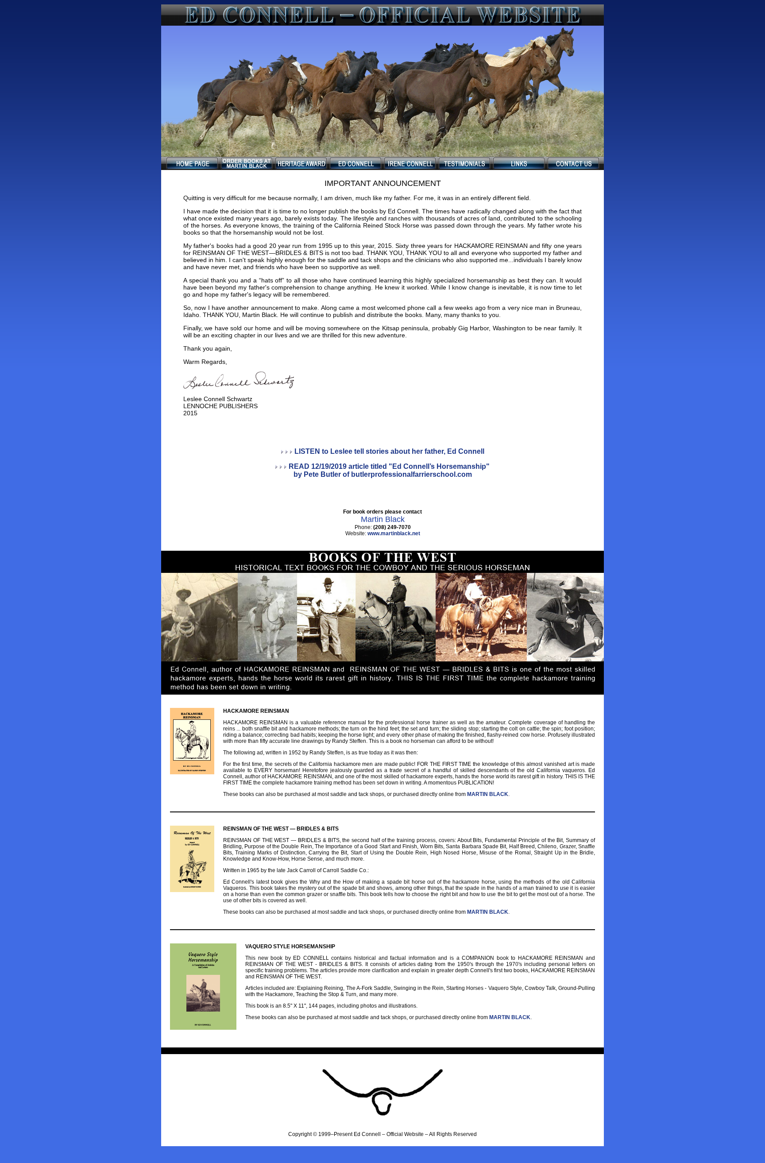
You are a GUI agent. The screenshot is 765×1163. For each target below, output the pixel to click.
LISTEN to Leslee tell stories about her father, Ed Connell (389, 451)
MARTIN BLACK (487, 794)
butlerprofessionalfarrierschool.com (411, 474)
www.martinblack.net (393, 533)
